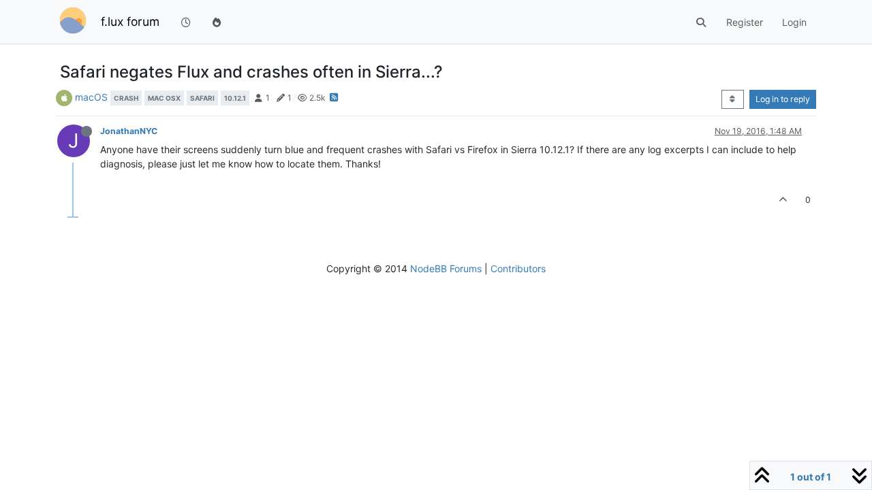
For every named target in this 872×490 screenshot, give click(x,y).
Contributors (518, 268)
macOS (91, 97)
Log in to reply (783, 99)
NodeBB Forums (446, 268)
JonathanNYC (128, 131)
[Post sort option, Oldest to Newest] (732, 99)
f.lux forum (130, 21)
